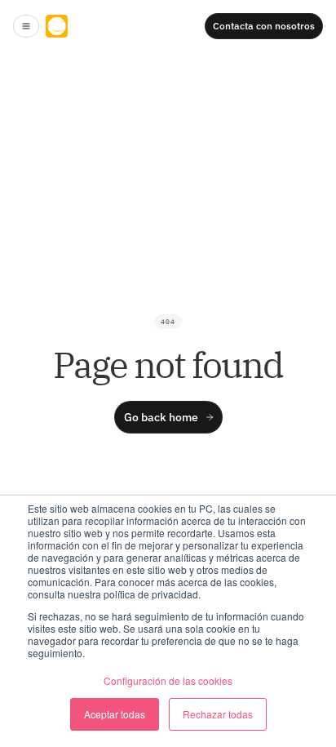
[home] (94, 26)
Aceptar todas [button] (114, 714)
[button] (26, 26)
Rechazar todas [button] (218, 714)
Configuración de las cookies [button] (168, 680)
